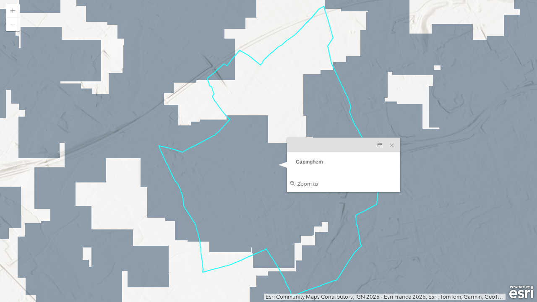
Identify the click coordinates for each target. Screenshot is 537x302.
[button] (13, 11)
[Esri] (521, 292)
